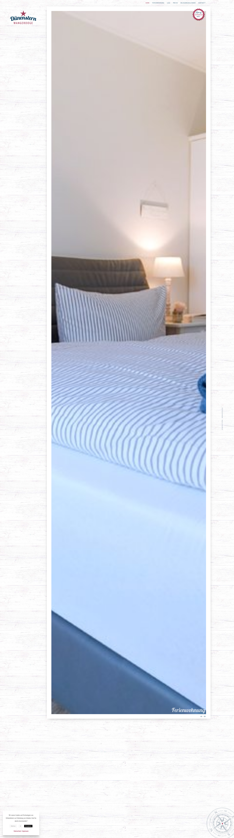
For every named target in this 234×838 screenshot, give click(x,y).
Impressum (25, 831)
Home (148, 3)
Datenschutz (17, 831)
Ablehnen (13, 826)
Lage (168, 3)
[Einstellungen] (20, 826)
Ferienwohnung (158, 3)
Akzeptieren (28, 826)
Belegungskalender (188, 3)
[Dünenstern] (23, 16)
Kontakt (201, 3)
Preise (175, 3)
